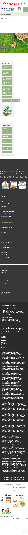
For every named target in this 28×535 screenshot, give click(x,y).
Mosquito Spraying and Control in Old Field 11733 (12, 431)
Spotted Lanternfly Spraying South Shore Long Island (13, 469)
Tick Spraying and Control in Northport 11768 (12, 382)
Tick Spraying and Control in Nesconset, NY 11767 (12, 379)
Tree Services (5, 152)
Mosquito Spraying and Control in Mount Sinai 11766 (13, 430)
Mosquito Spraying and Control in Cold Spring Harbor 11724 (15, 409)
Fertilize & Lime (4, 250)
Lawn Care (3, 196)
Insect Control (4, 199)
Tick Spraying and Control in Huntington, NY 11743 (13, 369)
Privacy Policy (4, 270)
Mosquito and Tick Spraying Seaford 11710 (11, 450)
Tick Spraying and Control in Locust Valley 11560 (12, 374)
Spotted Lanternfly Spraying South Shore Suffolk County (14, 464)
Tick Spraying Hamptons (7, 324)
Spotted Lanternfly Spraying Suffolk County (11, 463)
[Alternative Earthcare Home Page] (8, 9)
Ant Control (5, 128)
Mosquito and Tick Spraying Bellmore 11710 (11, 437)
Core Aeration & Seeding (6, 247)
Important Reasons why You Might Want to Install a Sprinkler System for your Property (7, 81)
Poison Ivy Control (5, 257)
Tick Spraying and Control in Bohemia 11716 (11, 352)
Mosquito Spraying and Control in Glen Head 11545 (13, 416)
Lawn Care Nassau (6, 316)
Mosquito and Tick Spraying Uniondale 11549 (11, 452)
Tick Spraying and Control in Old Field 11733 (11, 383)
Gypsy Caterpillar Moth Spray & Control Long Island (13, 312)
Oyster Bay (3, 340)
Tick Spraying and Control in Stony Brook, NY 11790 (13, 394)
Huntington (3, 337)
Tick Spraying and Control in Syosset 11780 (11, 395)
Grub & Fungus (4, 252)
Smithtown (3, 344)
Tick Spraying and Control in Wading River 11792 (12, 397)
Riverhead (3, 342)
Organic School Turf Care (6, 227)
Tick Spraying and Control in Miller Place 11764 (12, 377)
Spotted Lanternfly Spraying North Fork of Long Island (13, 470)
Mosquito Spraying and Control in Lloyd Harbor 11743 (13, 426)
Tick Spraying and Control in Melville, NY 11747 (12, 376)
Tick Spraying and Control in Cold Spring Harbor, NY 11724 (14, 357)
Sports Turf (3, 232)
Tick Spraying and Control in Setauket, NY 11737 (12, 389)
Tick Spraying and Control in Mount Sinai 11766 (12, 378)
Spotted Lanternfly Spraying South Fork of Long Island (13, 471)
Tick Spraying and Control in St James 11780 (11, 393)
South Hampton (4, 346)
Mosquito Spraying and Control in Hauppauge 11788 (13, 419)
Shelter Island (4, 343)
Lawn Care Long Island (7, 317)
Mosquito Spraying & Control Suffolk (10, 319)
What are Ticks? (6, 97)
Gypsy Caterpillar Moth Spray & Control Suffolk (12, 310)
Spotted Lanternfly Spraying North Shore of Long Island (14, 467)
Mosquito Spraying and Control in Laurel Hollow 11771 (13, 425)
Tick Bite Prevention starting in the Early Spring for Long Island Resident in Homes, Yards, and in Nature (7, 90)
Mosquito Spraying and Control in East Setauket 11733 (13, 415)
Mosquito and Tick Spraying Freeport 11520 (11, 439)
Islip (2, 339)
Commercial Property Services (7, 225)
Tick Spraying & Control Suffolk (9, 305)
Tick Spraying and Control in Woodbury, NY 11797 (12, 398)
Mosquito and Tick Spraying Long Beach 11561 (12, 441)
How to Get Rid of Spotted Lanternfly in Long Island (13, 479)
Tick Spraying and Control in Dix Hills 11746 (11, 359)
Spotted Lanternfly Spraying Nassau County (11, 458)
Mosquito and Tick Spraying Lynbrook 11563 (11, 442)
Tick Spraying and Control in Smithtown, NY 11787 (13, 392)
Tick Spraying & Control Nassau (9, 306)
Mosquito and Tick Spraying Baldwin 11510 (11, 436)
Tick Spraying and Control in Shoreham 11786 (12, 390)
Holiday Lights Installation (6, 216)
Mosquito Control (6, 136)
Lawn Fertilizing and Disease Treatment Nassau (12, 328)
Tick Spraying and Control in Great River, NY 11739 (13, 363)
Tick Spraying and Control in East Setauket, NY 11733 (13, 362)
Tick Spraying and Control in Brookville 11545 (12, 353)
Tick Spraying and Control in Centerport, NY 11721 (13, 356)
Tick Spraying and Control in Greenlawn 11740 (12, 365)
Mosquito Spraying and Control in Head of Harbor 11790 (14, 420)
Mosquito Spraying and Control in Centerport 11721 (13, 408)
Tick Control (5, 148)
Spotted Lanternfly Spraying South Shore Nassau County (14, 459)
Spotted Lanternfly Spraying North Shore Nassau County (14, 461)
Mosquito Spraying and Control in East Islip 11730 (12, 414)
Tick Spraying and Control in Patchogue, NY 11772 (13, 385)
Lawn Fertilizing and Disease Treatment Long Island (13, 329)
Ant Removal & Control (6, 209)
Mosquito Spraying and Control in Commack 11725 (13, 411)
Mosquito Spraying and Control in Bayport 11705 (12, 402)
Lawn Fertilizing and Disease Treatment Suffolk (12, 327)
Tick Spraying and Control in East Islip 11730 (11, 361)
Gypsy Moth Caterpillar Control (7, 211)
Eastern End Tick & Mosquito (7, 242)
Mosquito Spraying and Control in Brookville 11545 (13, 407)
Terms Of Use (4, 272)
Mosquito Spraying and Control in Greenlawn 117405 (13, 418)
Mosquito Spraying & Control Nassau (10, 320)
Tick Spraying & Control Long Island (9, 308)
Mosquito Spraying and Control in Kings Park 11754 (13, 422)
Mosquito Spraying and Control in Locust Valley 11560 (13, 427)
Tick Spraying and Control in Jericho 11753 (11, 370)
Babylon (2, 333)
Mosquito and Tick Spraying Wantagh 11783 (11, 455)
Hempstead (3, 336)
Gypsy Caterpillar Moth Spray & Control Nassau (12, 311)
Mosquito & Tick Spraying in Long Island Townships (12, 331)
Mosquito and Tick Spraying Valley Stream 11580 (12, 453)
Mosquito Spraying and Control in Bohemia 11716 (12, 404)
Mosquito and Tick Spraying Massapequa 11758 (12, 444)
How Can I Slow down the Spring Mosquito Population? (6, 72)
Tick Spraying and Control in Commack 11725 (12, 358)
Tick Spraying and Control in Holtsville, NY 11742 (12, 368)
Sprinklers (5, 145)
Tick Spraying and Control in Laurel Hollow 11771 (12, 373)
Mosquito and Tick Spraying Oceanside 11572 (12, 447)
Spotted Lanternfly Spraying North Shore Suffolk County (14, 465)
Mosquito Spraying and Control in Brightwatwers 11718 (14, 405)
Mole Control (4, 255)
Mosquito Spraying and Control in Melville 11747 (12, 429)
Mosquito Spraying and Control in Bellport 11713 (12, 403)
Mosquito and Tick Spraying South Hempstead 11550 (13, 451)
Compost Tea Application (6, 230)
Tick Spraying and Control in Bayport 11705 (11, 351)
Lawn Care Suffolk (6, 314)
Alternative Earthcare (8, 516)
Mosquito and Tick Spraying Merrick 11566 (11, 446)
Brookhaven (3, 335)
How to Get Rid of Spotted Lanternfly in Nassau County (14, 477)
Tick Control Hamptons (7, 325)
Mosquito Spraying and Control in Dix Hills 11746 (12, 413)
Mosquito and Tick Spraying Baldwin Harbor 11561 (13, 435)
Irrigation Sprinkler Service (6, 213)
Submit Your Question (10, 101)
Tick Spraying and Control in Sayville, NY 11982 (12, 388)
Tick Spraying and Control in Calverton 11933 (11, 354)
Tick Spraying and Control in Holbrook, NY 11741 (12, 366)
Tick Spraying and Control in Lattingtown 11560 (12, 372)
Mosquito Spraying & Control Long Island (11, 321)
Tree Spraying (4, 206)
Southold (3, 347)
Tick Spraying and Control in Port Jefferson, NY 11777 (13, 387)
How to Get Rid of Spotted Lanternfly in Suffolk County (14, 475)
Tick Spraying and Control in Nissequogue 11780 (12, 381)
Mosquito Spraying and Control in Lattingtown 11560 (13, 424)
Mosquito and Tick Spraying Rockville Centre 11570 (13, 448)
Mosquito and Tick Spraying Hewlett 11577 (11, 440)
